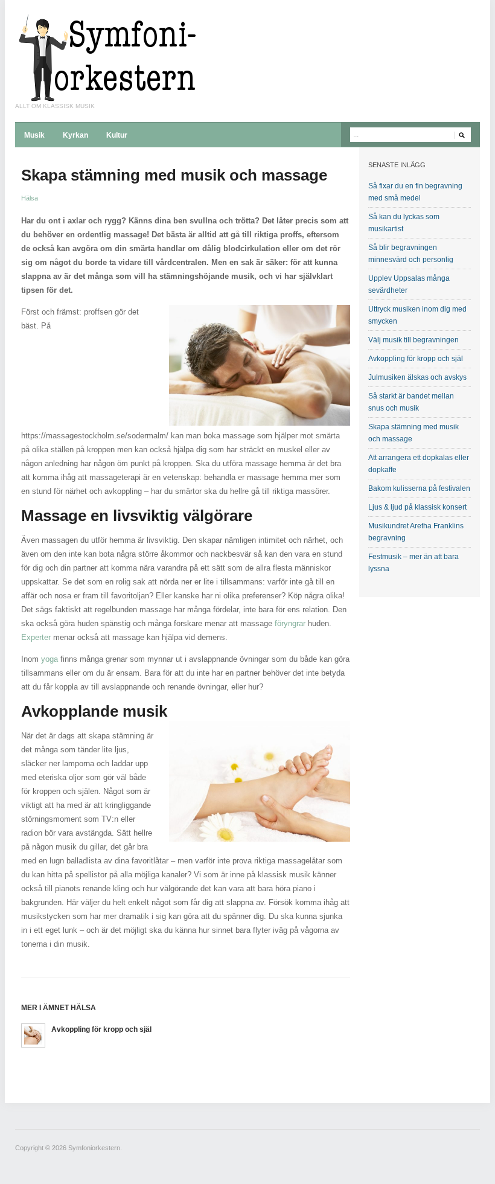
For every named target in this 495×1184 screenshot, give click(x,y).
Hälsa (29, 198)
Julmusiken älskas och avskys (417, 377)
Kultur (116, 135)
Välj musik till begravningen (413, 340)
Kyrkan (75, 135)
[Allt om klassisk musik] (105, 57)
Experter (36, 637)
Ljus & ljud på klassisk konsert (417, 507)
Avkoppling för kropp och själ (101, 1029)
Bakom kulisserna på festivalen (419, 488)
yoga (49, 659)
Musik (34, 135)
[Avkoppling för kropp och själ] (33, 1034)
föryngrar (290, 623)
